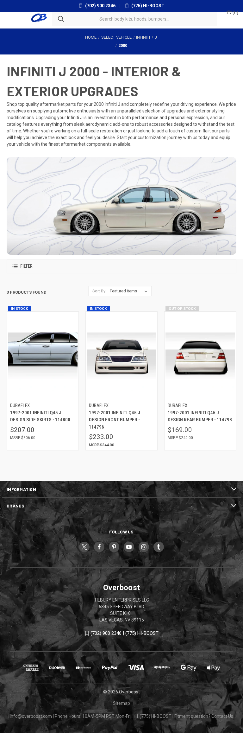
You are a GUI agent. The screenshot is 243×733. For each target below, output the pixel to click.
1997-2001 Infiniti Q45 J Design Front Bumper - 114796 (114, 420)
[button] (121, 266)
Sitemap (121, 703)
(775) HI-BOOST (147, 5)
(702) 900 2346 (99, 5)
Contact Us (222, 716)
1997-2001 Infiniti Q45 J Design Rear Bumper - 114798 (200, 416)
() (235, 12)
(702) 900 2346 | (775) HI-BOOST (124, 633)
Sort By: (99, 291)
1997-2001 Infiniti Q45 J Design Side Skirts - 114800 (40, 416)
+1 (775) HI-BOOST (152, 716)
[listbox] (130, 291)
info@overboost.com (31, 716)
